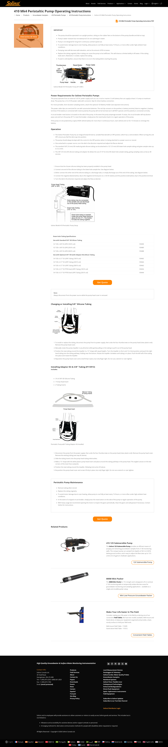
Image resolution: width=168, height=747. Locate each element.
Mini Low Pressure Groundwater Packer (136, 595)
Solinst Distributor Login (111, 708)
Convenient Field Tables (142, 635)
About (87, 3)
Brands (93, 3)
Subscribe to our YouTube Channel (115, 701)
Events (136, 3)
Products (110, 3)
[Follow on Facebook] (112, 663)
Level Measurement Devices (113, 670)
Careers (72, 689)
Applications (120, 3)
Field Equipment (109, 694)
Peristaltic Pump (62, 482)
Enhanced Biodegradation (112, 687)
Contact (130, 3)
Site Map (73, 696)
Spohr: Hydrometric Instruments (114, 691)
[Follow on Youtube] (126, 663)
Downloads (74, 682)
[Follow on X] (122, 663)
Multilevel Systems (109, 680)
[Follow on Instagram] (119, 663)
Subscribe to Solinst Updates (113, 698)
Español (73, 691)
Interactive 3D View (28, 37)
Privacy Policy (75, 698)
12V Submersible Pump (142, 562)
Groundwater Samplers (111, 677)
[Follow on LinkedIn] (108, 663)
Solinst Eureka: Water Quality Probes (116, 675)
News (72, 687)
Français (73, 694)
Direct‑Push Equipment (111, 689)
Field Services (101, 3)
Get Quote (102, 282)
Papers (72, 680)
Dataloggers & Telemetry (111, 672)
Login (146, 3)
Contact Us (74, 677)
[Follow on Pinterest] (115, 663)
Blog (141, 3)
